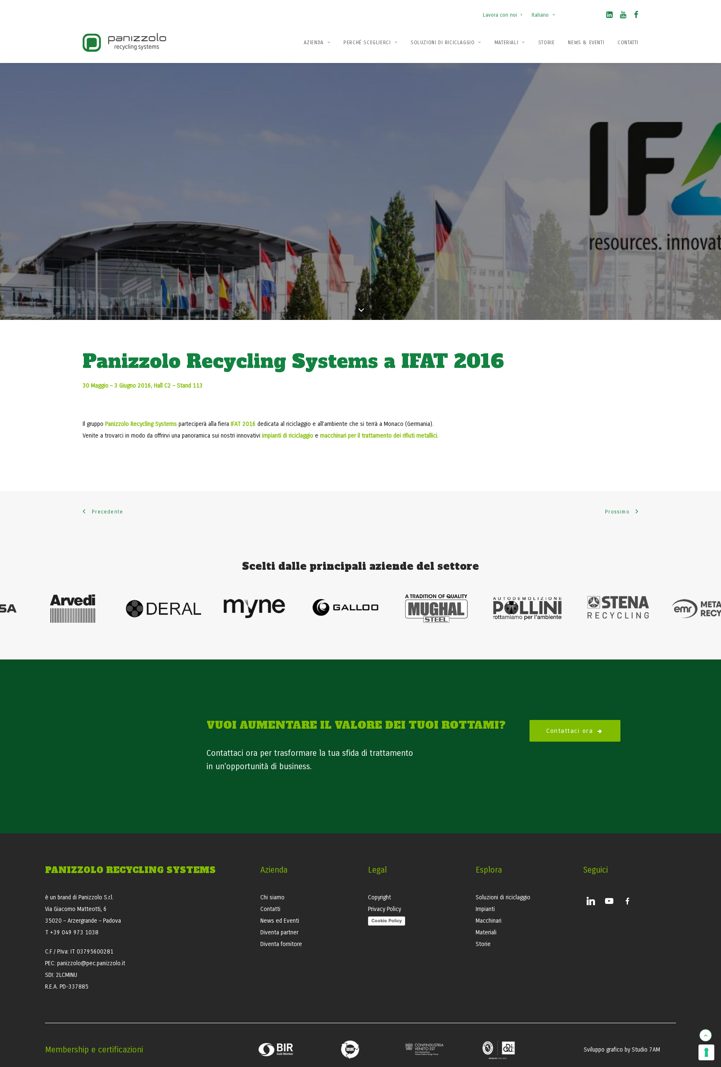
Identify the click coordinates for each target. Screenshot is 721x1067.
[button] (609, 16)
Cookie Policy (386, 921)
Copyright (379, 897)
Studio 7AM (646, 1049)
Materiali (506, 42)
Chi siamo (272, 897)
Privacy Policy (384, 909)
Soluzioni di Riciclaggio (442, 42)
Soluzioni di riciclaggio (503, 897)
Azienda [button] (314, 42)
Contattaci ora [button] (569, 731)
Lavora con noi (500, 15)
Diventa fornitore (281, 944)
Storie (546, 42)
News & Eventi (586, 42)
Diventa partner (279, 932)
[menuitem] (504, 11)
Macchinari (489, 920)
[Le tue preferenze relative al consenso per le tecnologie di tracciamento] (706, 1052)
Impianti (485, 909)
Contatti (628, 42)
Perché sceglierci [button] (367, 42)
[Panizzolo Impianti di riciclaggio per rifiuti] (124, 42)
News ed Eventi (279, 920)
